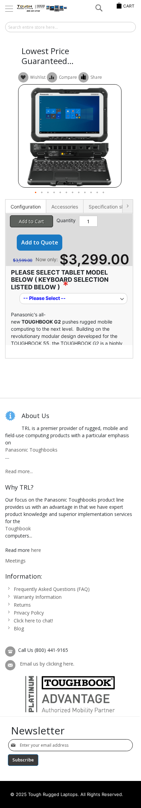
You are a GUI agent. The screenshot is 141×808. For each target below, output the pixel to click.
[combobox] (70, 27)
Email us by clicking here (46, 663)
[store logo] (42, 8)
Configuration (26, 207)
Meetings (15, 560)
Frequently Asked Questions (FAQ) (52, 589)
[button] (36, 193)
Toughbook (18, 528)
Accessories (64, 207)
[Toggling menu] (9, 9)
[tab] (25, 206)
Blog (19, 628)
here (36, 550)
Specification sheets (111, 207)
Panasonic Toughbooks (31, 449)
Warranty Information (38, 597)
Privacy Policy (29, 612)
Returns (22, 605)
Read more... (19, 471)
